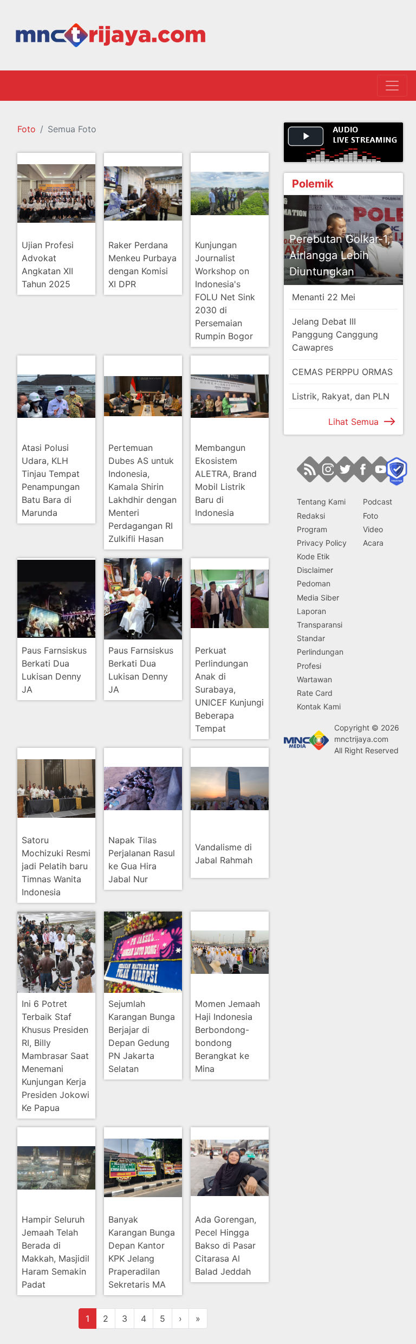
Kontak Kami (319, 706)
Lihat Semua (353, 421)
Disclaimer (315, 569)
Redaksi (311, 515)
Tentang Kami (321, 501)
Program (312, 529)
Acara (373, 542)
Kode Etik (313, 556)
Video (373, 529)
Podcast (377, 501)
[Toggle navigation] (392, 85)
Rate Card (315, 692)
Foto (26, 129)
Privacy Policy (322, 542)
